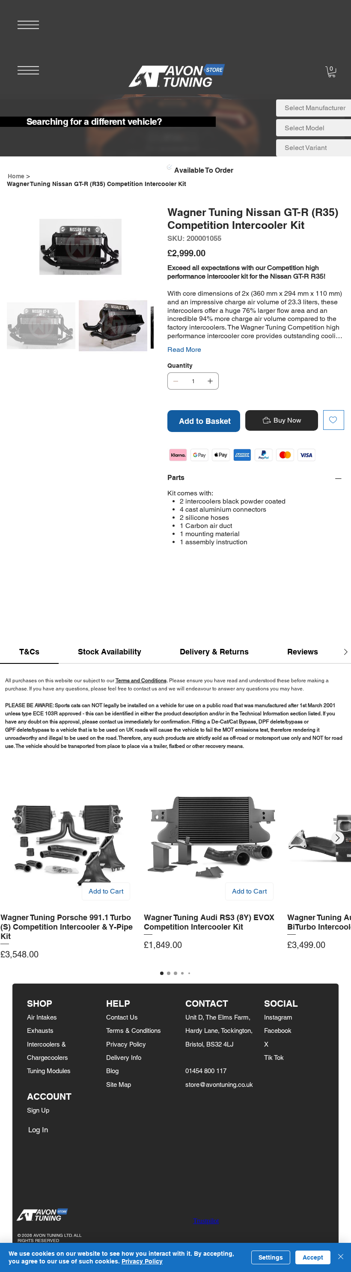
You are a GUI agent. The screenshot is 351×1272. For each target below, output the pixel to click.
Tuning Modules (49, 1070)
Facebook (278, 1030)
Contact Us (122, 1017)
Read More (184, 349)
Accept (313, 1257)
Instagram (278, 1017)
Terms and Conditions (141, 681)
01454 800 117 (205, 1070)
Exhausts (40, 1030)
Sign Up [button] (38, 1110)
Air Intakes (42, 1017)
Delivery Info (123, 1057)
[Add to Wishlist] (333, 420)
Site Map (118, 1084)
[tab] (29, 652)
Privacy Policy (126, 1044)
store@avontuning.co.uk (219, 1084)
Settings (271, 1257)
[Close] (341, 1257)
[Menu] (28, 24)
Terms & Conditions (133, 1030)
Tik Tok (274, 1057)
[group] (175, 866)
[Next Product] (337, 837)
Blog (112, 1070)
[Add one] (210, 381)
